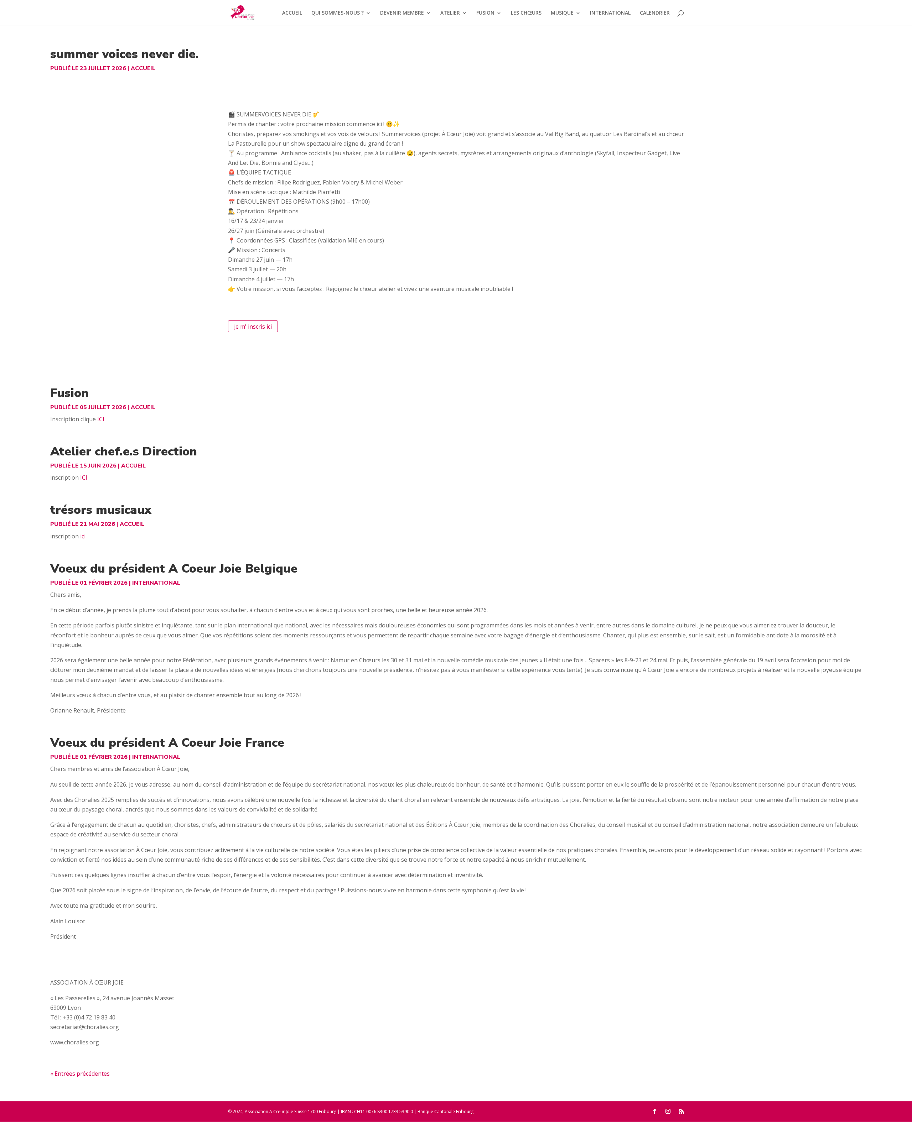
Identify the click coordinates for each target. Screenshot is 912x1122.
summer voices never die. (124, 54)
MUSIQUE (562, 13)
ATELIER (450, 13)
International (156, 583)
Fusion (69, 393)
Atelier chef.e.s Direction (123, 451)
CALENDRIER (655, 13)
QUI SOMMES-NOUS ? (337, 13)
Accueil (143, 68)
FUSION (485, 13)
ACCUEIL (292, 13)
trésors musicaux (100, 510)
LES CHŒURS (526, 13)
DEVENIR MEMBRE (402, 13)
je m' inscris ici (253, 326)
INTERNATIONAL (610, 13)
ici (83, 536)
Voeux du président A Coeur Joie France (167, 743)
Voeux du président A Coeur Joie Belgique (173, 568)
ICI (100, 419)
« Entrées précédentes (80, 1073)
